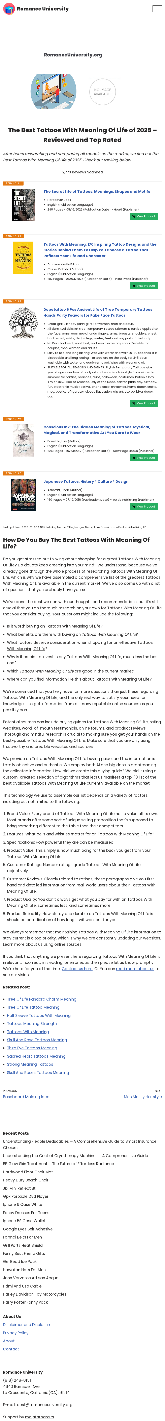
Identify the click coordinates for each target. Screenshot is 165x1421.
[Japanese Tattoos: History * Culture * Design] (23, 495)
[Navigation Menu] (157, 8)
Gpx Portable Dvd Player (25, 1196)
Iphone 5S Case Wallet (24, 1221)
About (9, 1341)
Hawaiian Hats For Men (24, 1270)
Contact (11, 1349)
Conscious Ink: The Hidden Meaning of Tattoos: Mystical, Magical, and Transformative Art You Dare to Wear (96, 429)
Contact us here (77, 969)
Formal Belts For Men (22, 1237)
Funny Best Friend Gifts (24, 1253)
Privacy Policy (16, 1333)
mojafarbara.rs (39, 1417)
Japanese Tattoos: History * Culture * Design (86, 481)
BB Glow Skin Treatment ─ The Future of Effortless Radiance (58, 1164)
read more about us (135, 969)
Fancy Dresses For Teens (26, 1213)
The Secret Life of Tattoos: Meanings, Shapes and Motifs (96, 191)
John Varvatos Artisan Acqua (31, 1278)
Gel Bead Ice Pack (20, 1261)
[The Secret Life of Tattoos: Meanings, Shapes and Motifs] (23, 205)
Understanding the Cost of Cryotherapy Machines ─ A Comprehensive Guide (75, 1155)
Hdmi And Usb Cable (22, 1286)
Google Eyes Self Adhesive (28, 1229)
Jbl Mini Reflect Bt (19, 1188)
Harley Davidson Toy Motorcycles (34, 1294)
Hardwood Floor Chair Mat (28, 1172)
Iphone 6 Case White (22, 1204)
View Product (146, 216)
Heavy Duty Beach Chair (25, 1180)
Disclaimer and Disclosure (27, 1324)
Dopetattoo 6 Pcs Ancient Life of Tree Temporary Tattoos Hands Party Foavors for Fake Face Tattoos (97, 312)
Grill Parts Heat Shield (23, 1245)
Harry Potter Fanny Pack (25, 1302)
